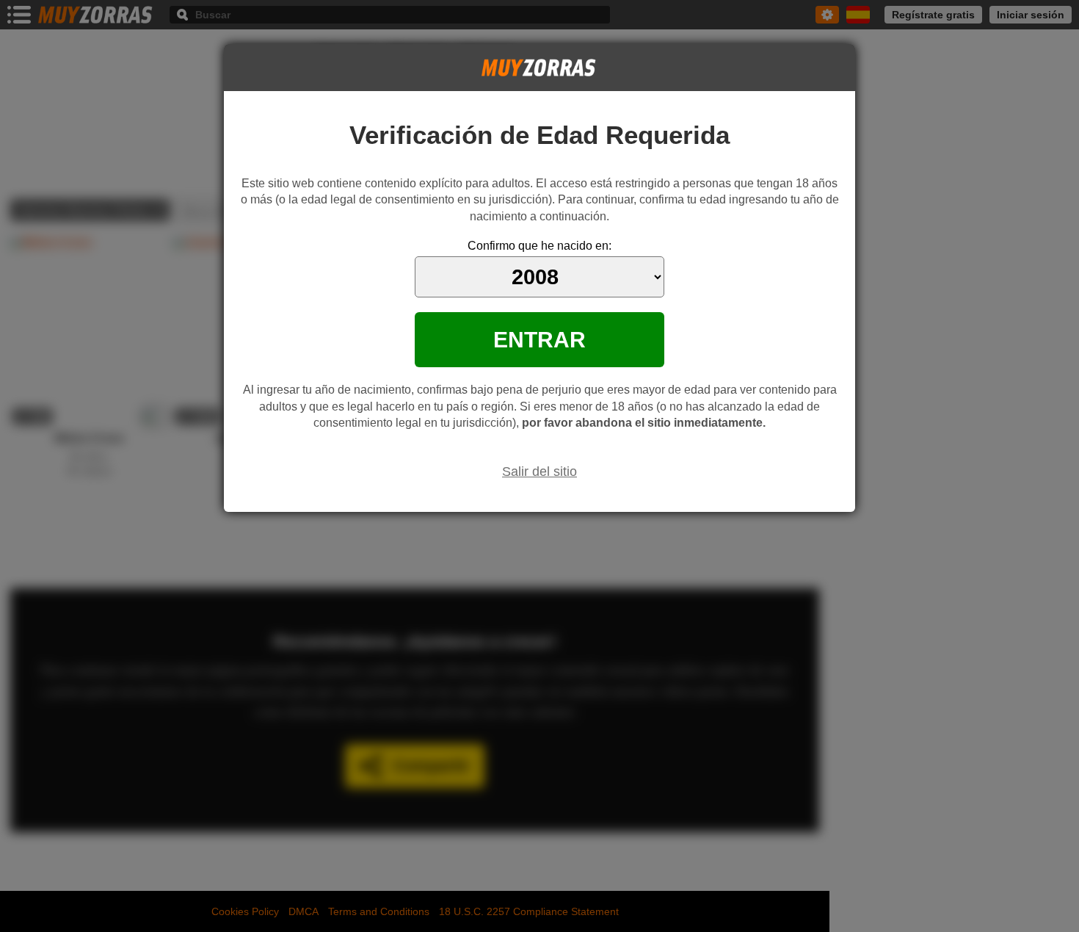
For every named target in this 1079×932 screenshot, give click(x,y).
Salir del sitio (539, 471)
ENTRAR (539, 339)
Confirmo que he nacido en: (539, 245)
